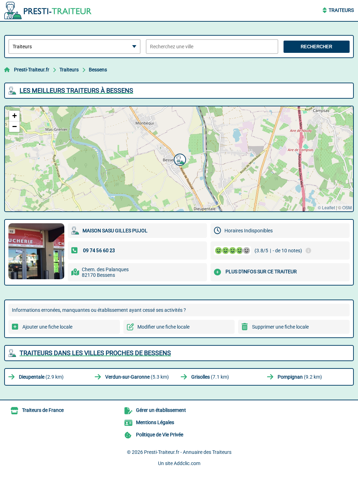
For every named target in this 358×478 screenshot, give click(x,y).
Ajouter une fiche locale (47, 327)
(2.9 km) (41, 377)
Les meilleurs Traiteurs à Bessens (76, 90)
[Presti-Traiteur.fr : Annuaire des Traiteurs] (48, 10)
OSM (347, 207)
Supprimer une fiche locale (280, 327)
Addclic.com (187, 463)
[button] (179, 159)
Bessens (98, 69)
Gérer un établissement (161, 410)
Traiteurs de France (43, 410)
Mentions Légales (155, 422)
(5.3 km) (137, 377)
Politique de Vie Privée (159, 434)
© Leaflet (326, 207)
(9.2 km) (300, 377)
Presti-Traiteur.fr (31, 69)
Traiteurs (341, 10)
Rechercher (316, 46)
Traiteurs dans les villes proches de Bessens (95, 353)
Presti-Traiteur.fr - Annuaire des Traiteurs (187, 452)
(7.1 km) (210, 377)
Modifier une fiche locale (163, 327)
